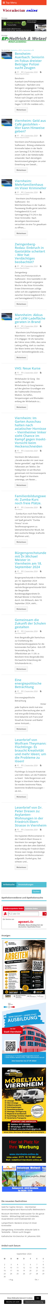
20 (30, 1270)
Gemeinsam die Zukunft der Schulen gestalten (30, 623)
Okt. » (37, 1279)
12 (24, 1268)
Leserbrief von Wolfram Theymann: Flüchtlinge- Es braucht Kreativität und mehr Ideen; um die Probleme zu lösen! (30, 750)
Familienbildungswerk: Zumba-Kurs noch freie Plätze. (30, 499)
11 (18, 1268)
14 (37, 1268)
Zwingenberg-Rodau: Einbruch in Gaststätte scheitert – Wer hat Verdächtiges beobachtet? (30, 253)
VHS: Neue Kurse (28, 368)
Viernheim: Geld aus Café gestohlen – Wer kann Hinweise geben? (30, 125)
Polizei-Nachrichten (22, 74)
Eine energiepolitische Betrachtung (28, 683)
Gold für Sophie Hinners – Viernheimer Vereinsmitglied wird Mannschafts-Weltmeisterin (23, 1208)
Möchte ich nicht (12, 1302)
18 (18, 1270)
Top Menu (11, 2)
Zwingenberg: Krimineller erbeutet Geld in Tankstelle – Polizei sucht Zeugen (20, 1231)
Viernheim (18, 374)
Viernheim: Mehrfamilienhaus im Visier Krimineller (30, 184)
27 (30, 1274)
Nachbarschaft (20, 633)
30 (5, 1277)
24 (11, 1274)
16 (5, 1270)
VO (18, 72)
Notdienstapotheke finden (13, 909)
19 (24, 1270)
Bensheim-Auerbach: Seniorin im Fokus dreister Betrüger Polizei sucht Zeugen (29, 60)
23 (5, 1274)
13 (30, 1268)
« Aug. (11, 1279)
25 (18, 1274)
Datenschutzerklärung (34, 1302)
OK (37, 1298)
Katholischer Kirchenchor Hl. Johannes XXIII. (21, 1236)
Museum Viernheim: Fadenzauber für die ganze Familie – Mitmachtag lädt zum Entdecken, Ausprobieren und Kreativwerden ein (22, 1216)
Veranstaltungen (25, 884)
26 (24, 1274)
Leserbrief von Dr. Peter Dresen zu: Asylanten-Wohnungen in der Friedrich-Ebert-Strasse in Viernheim (31, 816)
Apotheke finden (31, 909)
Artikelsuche (9, 884)
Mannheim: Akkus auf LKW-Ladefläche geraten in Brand (30, 318)
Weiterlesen (21, 110)
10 (11, 1268)
